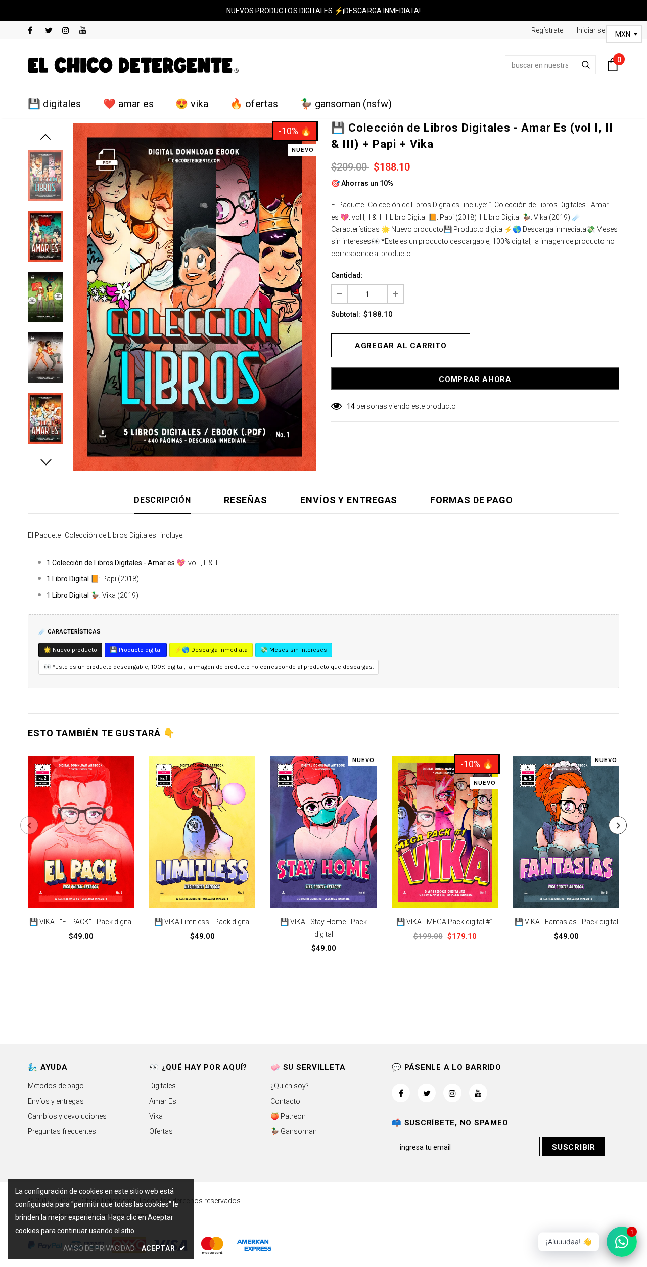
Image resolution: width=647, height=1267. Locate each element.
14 (351, 406)
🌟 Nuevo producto (70, 649)
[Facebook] (34, 31)
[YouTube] (85, 31)
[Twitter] (51, 31)
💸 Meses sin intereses (293, 649)
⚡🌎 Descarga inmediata (211, 649)
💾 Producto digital (136, 649)
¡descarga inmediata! (382, 11)
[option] (194, 297)
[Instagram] (68, 31)
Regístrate (547, 30)
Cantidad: (347, 275)
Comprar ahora (475, 379)
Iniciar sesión (598, 30)
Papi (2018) (120, 579)
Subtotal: (345, 314)
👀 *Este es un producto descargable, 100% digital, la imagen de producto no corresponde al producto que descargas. (208, 666)
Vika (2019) (120, 595)
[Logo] (133, 65)
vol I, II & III (203, 563)
